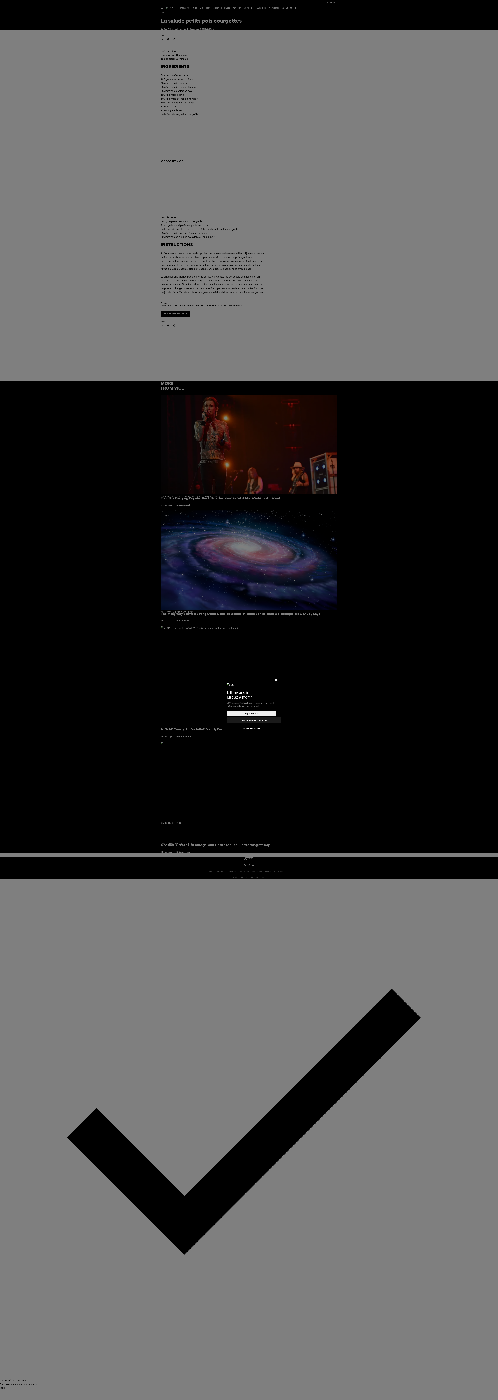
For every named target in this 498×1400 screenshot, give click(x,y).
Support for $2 (252, 713)
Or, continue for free (251, 728)
